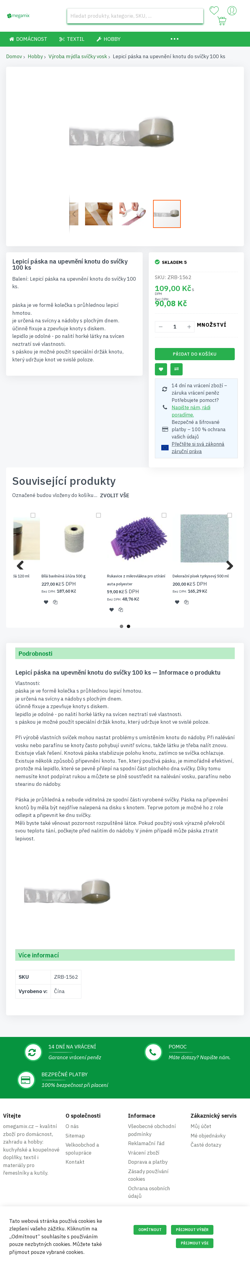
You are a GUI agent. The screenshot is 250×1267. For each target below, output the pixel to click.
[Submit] (195, 15)
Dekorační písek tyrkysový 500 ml (201, 576)
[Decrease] (160, 326)
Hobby (35, 56)
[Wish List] (214, 10)
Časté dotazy (206, 1144)
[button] (73, 214)
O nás (72, 1126)
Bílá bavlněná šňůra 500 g (63, 576)
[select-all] (114, 495)
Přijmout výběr (192, 1229)
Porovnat (176, 369)
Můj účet (201, 1126)
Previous (22, 563)
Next (227, 563)
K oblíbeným (161, 369)
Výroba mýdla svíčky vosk (77, 56)
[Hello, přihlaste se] (232, 12)
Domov (14, 56)
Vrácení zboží (143, 1152)
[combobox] (135, 15)
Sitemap (75, 1135)
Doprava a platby (147, 1162)
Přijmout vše (195, 1243)
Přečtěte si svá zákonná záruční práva (198, 447)
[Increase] (189, 326)
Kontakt (75, 1162)
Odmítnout (150, 1229)
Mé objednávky (208, 1135)
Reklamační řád (146, 1143)
